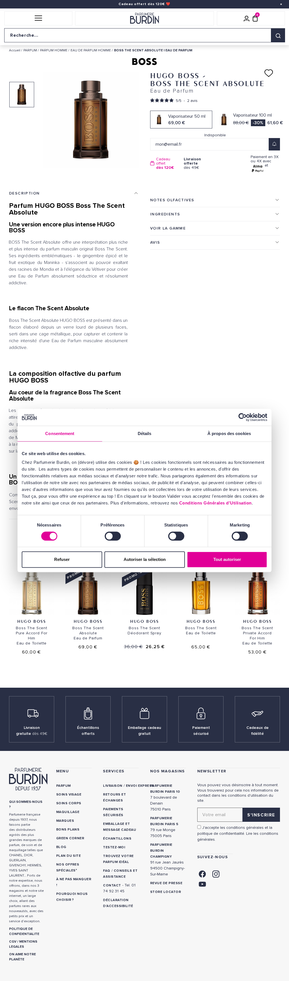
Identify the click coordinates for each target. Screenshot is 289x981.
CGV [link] (12, 942)
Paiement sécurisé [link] (201, 730)
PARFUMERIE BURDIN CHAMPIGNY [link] (161, 851)
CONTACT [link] (112, 885)
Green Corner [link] (70, 838)
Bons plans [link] (68, 829)
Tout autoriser (227, 559)
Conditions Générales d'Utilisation (215, 503)
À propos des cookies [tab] (229, 433)
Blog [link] (61, 847)
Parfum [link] (63, 786)
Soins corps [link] (68, 803)
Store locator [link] (165, 892)
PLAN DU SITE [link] (68, 856)
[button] (38, 18)
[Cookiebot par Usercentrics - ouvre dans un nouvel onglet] (242, 417)
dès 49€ (192, 163)
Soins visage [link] (69, 794)
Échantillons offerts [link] (88, 730)
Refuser (62, 559)
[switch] (113, 536)
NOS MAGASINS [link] (167, 771)
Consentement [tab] (59, 433)
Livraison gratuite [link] (31, 730)
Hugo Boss (31, 621)
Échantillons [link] (117, 838)
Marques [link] (65, 821)
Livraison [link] (112, 786)
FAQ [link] (106, 871)
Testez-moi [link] (114, 847)
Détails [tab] (145, 433)
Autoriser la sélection (145, 559)
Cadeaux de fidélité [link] (257, 730)
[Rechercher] (278, 35)
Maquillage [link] (68, 812)
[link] (202, 873)
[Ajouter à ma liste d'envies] (268, 73)
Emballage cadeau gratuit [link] (144, 730)
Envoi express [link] (140, 786)
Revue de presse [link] (166, 883)
